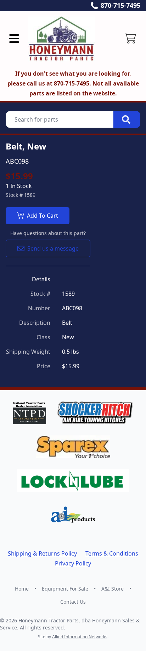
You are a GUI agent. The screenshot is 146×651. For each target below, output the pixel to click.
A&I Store (112, 588)
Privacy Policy (73, 563)
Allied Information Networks (79, 637)
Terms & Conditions (111, 553)
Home (22, 588)
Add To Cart (42, 215)
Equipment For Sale (65, 588)
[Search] (126, 119)
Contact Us (73, 601)
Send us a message (53, 248)
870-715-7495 (120, 5)
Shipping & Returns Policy (42, 553)
